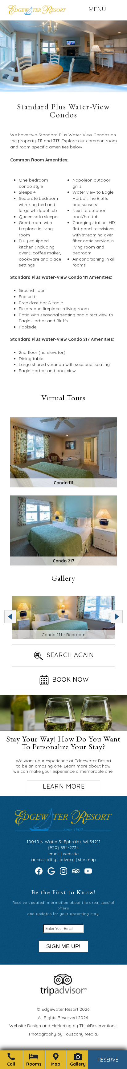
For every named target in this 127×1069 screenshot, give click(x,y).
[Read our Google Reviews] (51, 871)
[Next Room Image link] (117, 616)
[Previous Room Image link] (10, 616)
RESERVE (108, 1060)
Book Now (70, 679)
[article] (63, 745)
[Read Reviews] (76, 871)
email (53, 853)
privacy (67, 859)
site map (87, 859)
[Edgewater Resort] (37, 11)
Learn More (64, 786)
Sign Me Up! (63, 946)
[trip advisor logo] (63, 994)
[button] (97, 9)
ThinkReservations (98, 1025)
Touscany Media (80, 1034)
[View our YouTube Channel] (88, 871)
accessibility (43, 859)
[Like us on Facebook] (39, 871)
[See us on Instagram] (63, 871)
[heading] (63, 113)
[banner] (63, 990)
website (71, 853)
